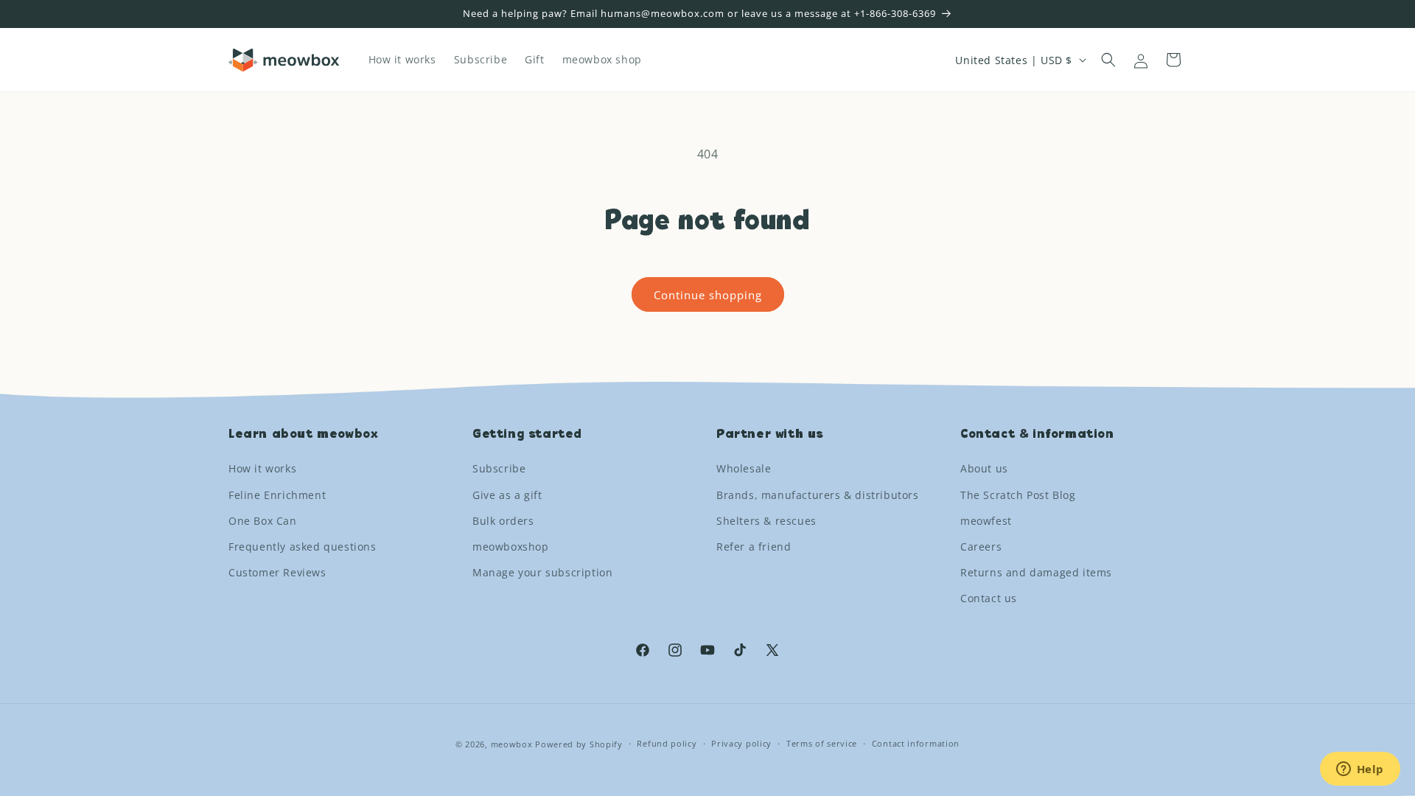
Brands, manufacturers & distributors (817, 495)
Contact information (916, 743)
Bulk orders (503, 521)
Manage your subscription (542, 572)
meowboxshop (510, 547)
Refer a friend (753, 547)
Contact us (988, 598)
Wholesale (743, 468)
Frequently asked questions (302, 547)
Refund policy (666, 743)
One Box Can (262, 521)
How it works (262, 468)
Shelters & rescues (766, 521)
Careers (981, 547)
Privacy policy (741, 743)
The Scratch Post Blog (1018, 495)
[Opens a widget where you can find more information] (1359, 770)
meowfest (986, 521)
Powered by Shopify (579, 744)
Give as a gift (507, 495)
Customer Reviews (277, 572)
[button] (1108, 59)
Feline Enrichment (277, 495)
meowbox (512, 744)
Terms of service (821, 743)
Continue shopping (708, 294)
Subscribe (498, 468)
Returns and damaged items (1036, 572)
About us (984, 468)
